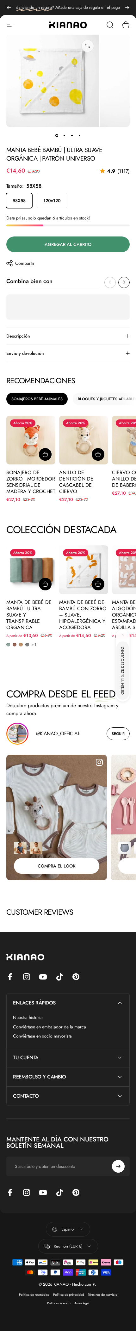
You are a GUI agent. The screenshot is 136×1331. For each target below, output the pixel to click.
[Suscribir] (118, 1289)
